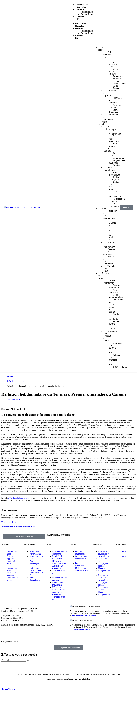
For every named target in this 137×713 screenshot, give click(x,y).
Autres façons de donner (114, 325)
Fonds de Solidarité (114, 316)
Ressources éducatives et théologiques (103, 553)
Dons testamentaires (116, 296)
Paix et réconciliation (115, 194)
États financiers (113, 111)
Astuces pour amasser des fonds (114, 360)
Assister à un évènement (57, 567)
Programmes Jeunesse (117, 161)
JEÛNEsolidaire (120, 367)
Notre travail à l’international (36, 552)
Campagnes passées (103, 564)
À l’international (115, 132)
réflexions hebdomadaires (19, 498)
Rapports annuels (115, 106)
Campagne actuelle (102, 559)
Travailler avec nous (109, 268)
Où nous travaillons (114, 138)
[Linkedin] (45, 21)
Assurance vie (116, 301)
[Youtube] (36, 21)
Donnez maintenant (114, 286)
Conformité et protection (110, 117)
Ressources (82, 4)
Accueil (10, 376)
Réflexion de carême (15, 381)
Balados (80, 9)
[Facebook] (8, 21)
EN (78, 19)
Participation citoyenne (117, 200)
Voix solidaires (87, 12)
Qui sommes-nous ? (113, 64)
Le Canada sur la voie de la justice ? (112, 230)
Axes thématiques (114, 173)
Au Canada (112, 154)
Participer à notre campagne (59, 552)
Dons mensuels (113, 291)
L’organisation (104, 570)
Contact (80, 16)
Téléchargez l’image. (10, 522)
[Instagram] (27, 21)
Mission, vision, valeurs (115, 71)
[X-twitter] (18, 21)
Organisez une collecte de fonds (116, 348)
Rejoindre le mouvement (110, 244)
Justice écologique (114, 178)
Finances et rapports (115, 100)
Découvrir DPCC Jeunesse (110, 251)
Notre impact (113, 144)
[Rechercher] (28, 660)
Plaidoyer (102, 568)
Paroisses (117, 165)
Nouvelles (81, 7)
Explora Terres (87, 14)
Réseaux (117, 88)
